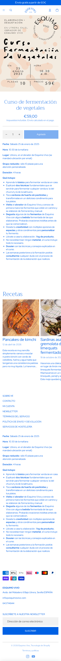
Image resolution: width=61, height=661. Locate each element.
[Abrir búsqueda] (10, 10)
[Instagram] (28, 656)
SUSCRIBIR (30, 630)
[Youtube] (33, 656)
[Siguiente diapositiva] (54, 342)
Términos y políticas (30, 650)
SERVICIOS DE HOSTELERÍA (17, 426)
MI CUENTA (9, 406)
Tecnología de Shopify (40, 645)
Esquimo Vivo (24, 645)
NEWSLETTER (10, 411)
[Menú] (3, 10)
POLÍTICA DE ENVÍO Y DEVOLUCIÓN (22, 421)
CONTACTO (9, 400)
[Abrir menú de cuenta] (50, 10)
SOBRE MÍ (8, 395)
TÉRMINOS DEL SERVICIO (16, 416)
